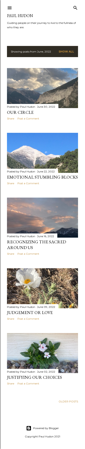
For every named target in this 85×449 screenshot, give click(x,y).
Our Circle (20, 112)
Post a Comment (28, 118)
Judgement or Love (30, 312)
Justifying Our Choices (34, 377)
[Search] (75, 7)
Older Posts (68, 401)
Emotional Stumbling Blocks (42, 177)
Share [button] (10, 118)
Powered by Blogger (46, 428)
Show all (66, 51)
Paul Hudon (20, 15)
